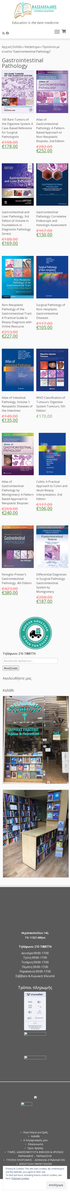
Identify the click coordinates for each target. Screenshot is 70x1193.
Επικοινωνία (35, 1144)
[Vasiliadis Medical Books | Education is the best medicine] (35, 10)
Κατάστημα (32, 47)
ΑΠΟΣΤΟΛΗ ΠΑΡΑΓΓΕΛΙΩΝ (35, 1164)
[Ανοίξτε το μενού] (57, 32)
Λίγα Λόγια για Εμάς (35, 1132)
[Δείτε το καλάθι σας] (64, 31)
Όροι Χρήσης (35, 1148)
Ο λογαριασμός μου (35, 1140)
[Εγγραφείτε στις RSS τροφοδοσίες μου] (4, 33)
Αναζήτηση (11, 668)
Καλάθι (35, 1136)
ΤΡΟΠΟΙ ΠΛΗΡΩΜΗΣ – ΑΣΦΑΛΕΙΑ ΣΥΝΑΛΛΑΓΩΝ (35, 1160)
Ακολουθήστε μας (17, 678)
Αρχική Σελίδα (12, 47)
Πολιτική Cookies (20, 1178)
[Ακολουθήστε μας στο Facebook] (8, 33)
